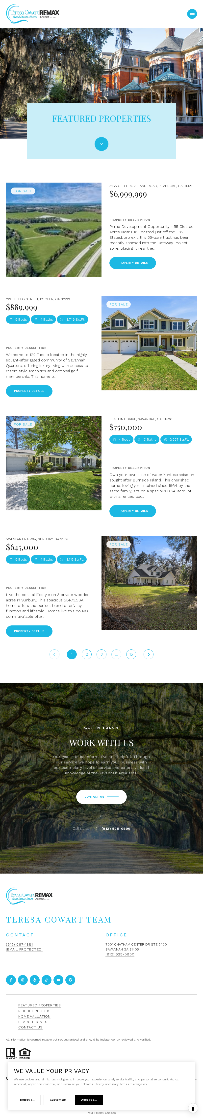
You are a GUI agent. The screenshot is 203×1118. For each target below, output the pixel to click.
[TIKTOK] (46, 980)
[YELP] (35, 980)
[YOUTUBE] (58, 980)
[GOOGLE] (70, 980)
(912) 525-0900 (116, 828)
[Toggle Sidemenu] (192, 14)
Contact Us (30, 1027)
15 (131, 654)
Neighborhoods (34, 1011)
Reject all (27, 1099)
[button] (101, 797)
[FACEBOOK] (11, 980)
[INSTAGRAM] (23, 980)
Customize (58, 1099)
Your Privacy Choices (101, 1113)
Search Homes (33, 1022)
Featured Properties (39, 1005)
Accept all (89, 1099)
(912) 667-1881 (19, 944)
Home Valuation (34, 1016)
